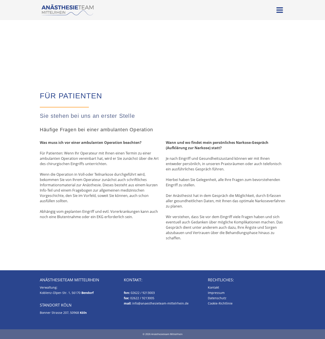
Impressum (216, 293)
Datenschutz (217, 298)
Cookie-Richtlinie (220, 303)
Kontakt (213, 287)
